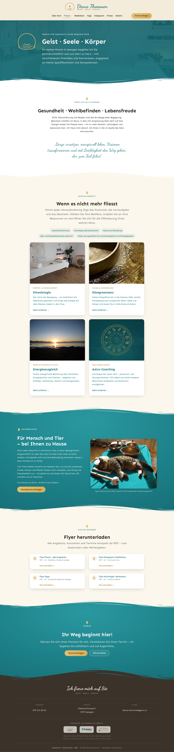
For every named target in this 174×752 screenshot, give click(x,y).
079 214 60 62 (99, 653)
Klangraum (99, 15)
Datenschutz (67, 748)
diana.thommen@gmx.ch (134, 710)
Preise (110, 15)
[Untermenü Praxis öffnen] (70, 15)
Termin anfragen (142, 15)
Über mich (56, 15)
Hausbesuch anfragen (31, 489)
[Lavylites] (70, 729)
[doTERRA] (103, 729)
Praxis (67, 15)
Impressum (56, 748)
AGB (76, 748)
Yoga (89, 15)
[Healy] (87, 729)
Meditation (79, 15)
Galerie (119, 15)
